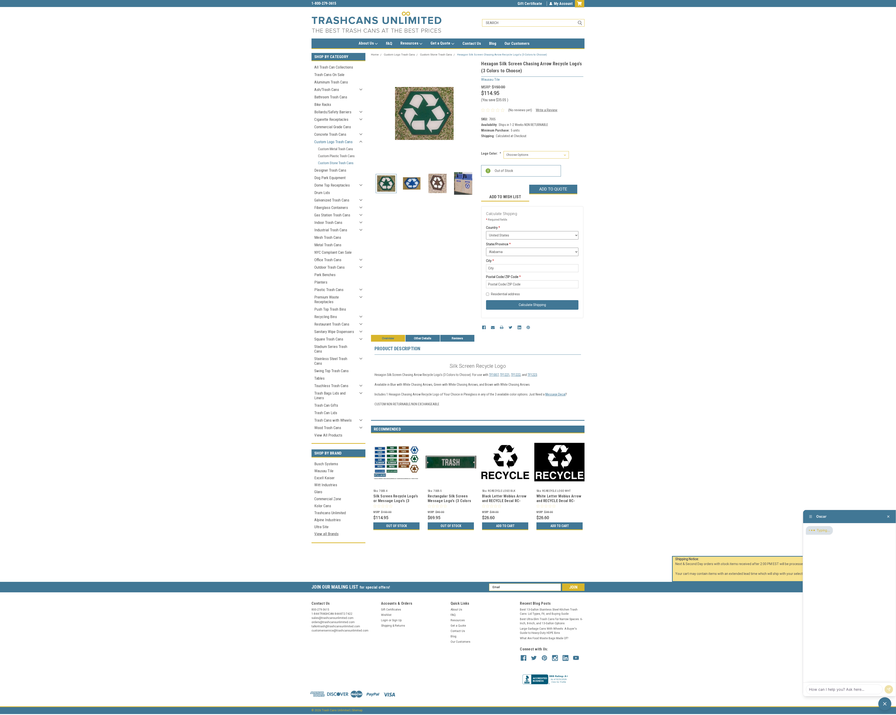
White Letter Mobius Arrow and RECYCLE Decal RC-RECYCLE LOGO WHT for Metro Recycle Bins (558, 503)
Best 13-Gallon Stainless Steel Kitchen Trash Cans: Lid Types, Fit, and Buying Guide (549, 611)
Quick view (450, 484)
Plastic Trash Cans (328, 289)
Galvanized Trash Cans (331, 200)
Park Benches (325, 274)
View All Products (328, 435)
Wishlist (386, 615)
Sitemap (357, 710)
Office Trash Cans (327, 259)
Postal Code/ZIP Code (503, 277)
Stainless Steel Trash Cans (330, 361)
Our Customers (516, 43)
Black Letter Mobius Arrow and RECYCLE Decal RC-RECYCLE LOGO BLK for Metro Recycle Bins (504, 503)
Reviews (457, 338)
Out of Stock (396, 526)
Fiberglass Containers (331, 207)
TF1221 (505, 375)
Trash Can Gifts (326, 405)
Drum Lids (322, 192)
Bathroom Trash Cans (330, 97)
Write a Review (546, 110)
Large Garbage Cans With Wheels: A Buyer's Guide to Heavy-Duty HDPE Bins (548, 631)
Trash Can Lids (325, 412)
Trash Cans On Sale (329, 74)
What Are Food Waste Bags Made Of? (544, 638)
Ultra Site (321, 526)
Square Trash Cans (328, 339)
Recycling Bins (325, 316)
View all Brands (326, 533)
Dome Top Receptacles (332, 185)
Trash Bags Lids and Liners (330, 395)
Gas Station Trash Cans (332, 215)
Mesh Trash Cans (327, 237)
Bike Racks (322, 104)
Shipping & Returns (393, 625)
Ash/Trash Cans (326, 89)
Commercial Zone (327, 498)
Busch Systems (326, 464)
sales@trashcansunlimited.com (336, 3)
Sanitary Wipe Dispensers (334, 331)
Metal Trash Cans (327, 245)
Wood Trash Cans (327, 427)
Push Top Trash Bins (330, 309)
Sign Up (397, 620)
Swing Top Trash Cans (331, 370)
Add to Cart (505, 526)
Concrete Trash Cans (330, 134)
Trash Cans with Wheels (333, 420)
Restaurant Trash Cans (331, 324)
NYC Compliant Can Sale (333, 252)
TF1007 (494, 375)
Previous (375, 113)
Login (384, 620)
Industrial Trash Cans (330, 230)
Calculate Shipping (532, 305)
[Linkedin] (519, 327)
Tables (319, 378)
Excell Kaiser (324, 478)
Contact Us (471, 43)
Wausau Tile (323, 471)
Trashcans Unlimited (330, 512)
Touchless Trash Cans (331, 385)
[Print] (502, 327)
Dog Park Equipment (330, 177)
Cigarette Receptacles (331, 119)
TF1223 (532, 375)
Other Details (422, 338)
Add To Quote (553, 189)
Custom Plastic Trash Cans (336, 156)
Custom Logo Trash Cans (333, 141)
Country (493, 227)
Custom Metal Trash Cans (335, 149)
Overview (388, 338)
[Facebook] (484, 327)
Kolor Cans (322, 505)
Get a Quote (440, 43)
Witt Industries (325, 484)
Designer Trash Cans (330, 170)
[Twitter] (510, 327)
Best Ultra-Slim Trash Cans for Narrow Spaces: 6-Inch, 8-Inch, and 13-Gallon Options (551, 621)
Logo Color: (491, 153)
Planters (320, 282)
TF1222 (516, 375)
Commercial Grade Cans (332, 127)
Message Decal (555, 394)
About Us (367, 43)
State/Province (498, 244)
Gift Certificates (391, 609)
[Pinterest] (528, 327)
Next (473, 113)
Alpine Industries (327, 519)
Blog (492, 43)
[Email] (493, 327)
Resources (409, 43)
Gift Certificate (530, 3)
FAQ (389, 43)
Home (375, 54)
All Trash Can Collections (333, 67)
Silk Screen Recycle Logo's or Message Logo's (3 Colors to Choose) (395, 501)
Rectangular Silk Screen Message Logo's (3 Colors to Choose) (449, 501)
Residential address (505, 294)
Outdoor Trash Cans (329, 267)
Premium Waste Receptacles (326, 299)
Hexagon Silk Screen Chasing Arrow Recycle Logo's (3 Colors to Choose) (502, 54)
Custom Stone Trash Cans (336, 163)
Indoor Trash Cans (328, 222)
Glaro (318, 491)
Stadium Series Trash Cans (330, 349)
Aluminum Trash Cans (331, 82)
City (490, 261)
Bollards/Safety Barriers (332, 112)
